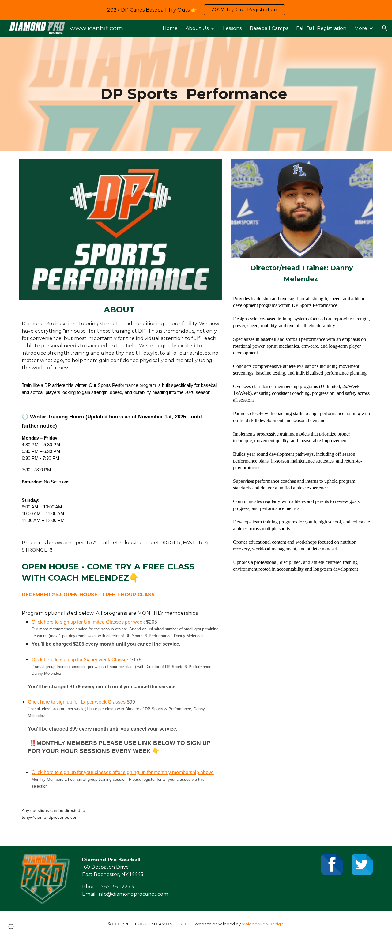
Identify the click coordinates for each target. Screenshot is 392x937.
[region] (196, 10)
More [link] (360, 28)
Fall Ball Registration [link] (321, 28)
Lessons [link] (232, 28)
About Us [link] (197, 28)
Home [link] (170, 28)
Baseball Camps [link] (269, 28)
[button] (384, 28)
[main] (196, 94)
